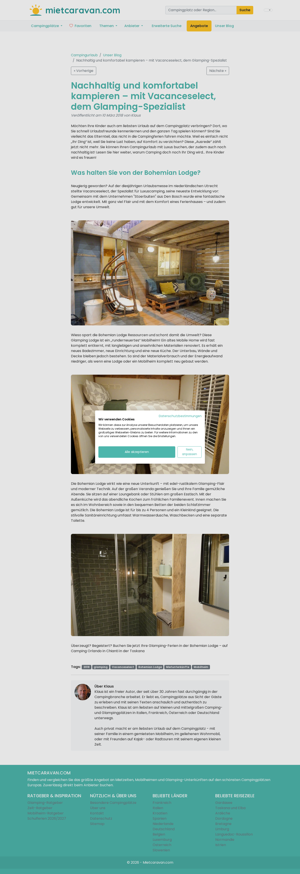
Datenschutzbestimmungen (180, 416)
